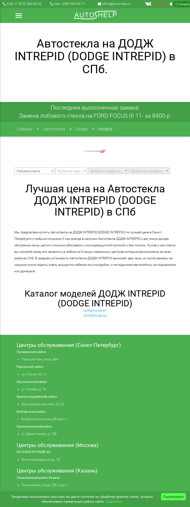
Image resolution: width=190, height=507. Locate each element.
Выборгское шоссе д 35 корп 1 (44, 419)
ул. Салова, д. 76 (33, 389)
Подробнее (114, 501)
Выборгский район (31, 411)
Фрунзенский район (32, 381)
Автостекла (54, 129)
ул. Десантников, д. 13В (39, 434)
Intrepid (105, 129)
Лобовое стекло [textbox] (28, 171)
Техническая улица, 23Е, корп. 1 (45, 485)
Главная (24, 129)
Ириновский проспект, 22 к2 (42, 404)
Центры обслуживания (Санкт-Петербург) (69, 345)
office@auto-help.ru (116, 4)
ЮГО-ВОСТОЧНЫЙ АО (33, 452)
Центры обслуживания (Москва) (57, 445)
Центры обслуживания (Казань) (57, 471)
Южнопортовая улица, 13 (40, 459)
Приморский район (31, 352)
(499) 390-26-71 (73, 4)
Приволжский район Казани (38, 477)
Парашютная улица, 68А (39, 359)
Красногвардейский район (37, 396)
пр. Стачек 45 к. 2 (34, 374)
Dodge (82, 129)
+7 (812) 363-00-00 (28, 4)
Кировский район (30, 366)
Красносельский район (34, 426)
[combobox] (34, 171)
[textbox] (71, 171)
